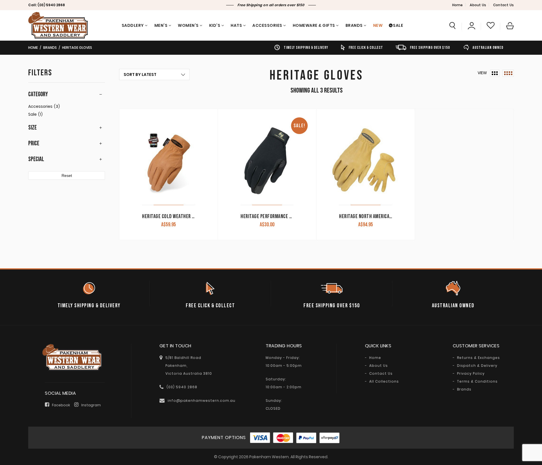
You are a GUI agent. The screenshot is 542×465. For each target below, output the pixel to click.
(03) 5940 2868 (51, 5)
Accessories (267, 25)
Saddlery (133, 25)
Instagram (91, 405)
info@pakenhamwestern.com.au (201, 400)
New (378, 25)
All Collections (384, 381)
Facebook (61, 405)
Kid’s (214, 25)
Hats (236, 25)
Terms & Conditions (477, 381)
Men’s (161, 25)
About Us (478, 5)
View (482, 73)
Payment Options (224, 437)
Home (457, 5)
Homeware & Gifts (314, 25)
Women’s (188, 25)
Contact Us (503, 5)
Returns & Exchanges (478, 357)
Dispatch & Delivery (477, 365)
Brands (354, 25)
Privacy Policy (471, 373)
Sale (398, 25)
